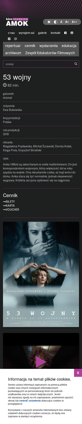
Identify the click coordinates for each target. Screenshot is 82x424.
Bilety (10, 201)
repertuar (13, 45)
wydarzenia (48, 45)
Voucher (12, 209)
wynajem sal (26, 33)
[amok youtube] (72, 33)
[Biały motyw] (49, 22)
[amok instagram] (15, 39)
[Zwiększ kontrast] (55, 22)
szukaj (41, 64)
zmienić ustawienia (30, 400)
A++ (74, 22)
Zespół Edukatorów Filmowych (50, 52)
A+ (67, 22)
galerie (42, 33)
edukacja (69, 45)
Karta (10, 205)
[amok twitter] (9, 39)
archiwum (13, 52)
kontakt (55, 33)
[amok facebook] (65, 33)
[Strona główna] (41, 15)
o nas (11, 33)
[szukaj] (75, 64)
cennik (30, 45)
